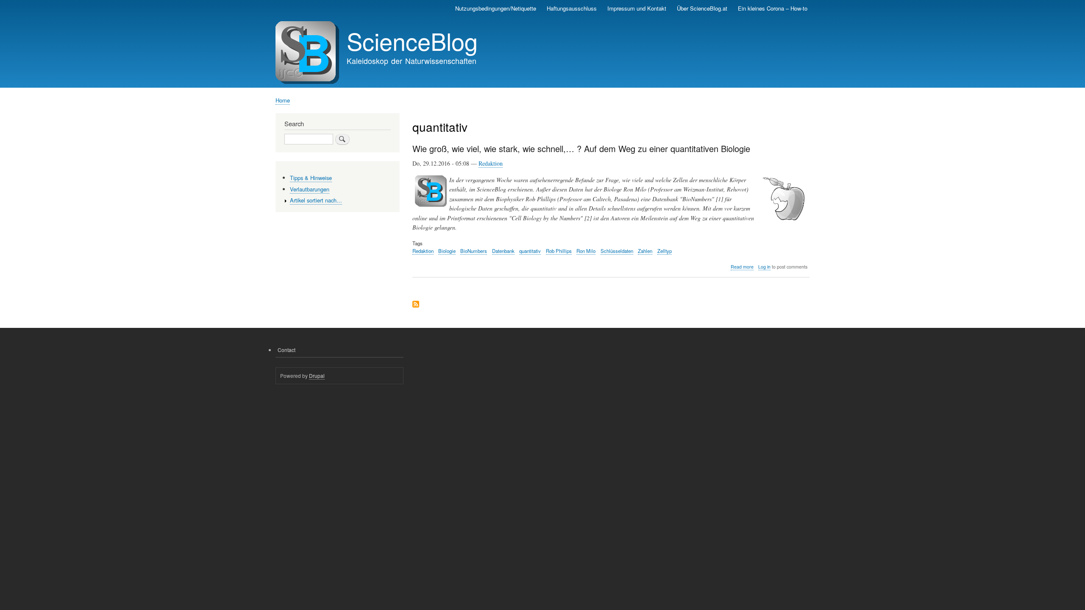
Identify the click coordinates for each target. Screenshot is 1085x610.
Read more (742, 266)
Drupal (317, 375)
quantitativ (530, 250)
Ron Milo (585, 250)
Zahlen (645, 250)
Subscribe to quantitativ (415, 305)
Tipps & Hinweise (311, 178)
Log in (764, 266)
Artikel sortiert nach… (316, 200)
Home (282, 100)
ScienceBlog (412, 41)
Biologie (447, 250)
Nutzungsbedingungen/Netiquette (495, 8)
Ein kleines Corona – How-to (772, 8)
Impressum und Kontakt (636, 8)
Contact (286, 349)
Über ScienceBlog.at (702, 8)
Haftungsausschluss (572, 8)
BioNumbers (473, 250)
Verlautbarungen (309, 189)
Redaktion (491, 163)
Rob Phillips (559, 250)
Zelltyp (664, 250)
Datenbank (503, 250)
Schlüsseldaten (617, 250)
